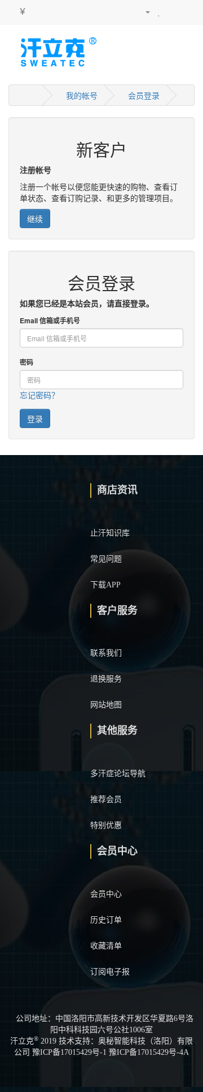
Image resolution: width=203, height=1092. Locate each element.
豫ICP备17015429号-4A (149, 1052)
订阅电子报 (110, 972)
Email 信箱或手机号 (50, 321)
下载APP (105, 585)
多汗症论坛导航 (117, 773)
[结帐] (186, 11)
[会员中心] (143, 11)
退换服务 (106, 679)
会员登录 (144, 95)
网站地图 (106, 705)
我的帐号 (82, 95)
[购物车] (172, 11)
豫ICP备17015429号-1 (69, 1052)
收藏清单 (106, 946)
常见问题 (106, 559)
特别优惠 (106, 825)
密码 (26, 362)
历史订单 (106, 920)
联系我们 (106, 653)
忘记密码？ (39, 394)
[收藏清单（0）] (159, 11)
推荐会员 (106, 799)
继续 (35, 218)
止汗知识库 (110, 533)
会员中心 (106, 894)
